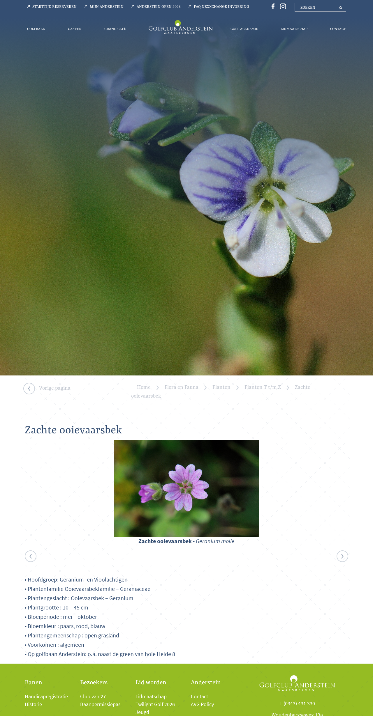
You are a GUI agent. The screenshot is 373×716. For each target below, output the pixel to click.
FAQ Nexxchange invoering (221, 6)
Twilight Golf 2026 (155, 704)
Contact (338, 28)
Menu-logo (181, 27)
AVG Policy (202, 704)
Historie (33, 704)
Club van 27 (93, 696)
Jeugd (142, 712)
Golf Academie (244, 28)
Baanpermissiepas (100, 704)
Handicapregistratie (46, 696)
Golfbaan (36, 28)
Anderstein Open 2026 (159, 6)
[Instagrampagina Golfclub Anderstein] (281, 5)
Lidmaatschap (294, 28)
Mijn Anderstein (107, 6)
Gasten (75, 28)
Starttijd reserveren (54, 6)
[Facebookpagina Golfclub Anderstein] (272, 5)
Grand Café (115, 28)
